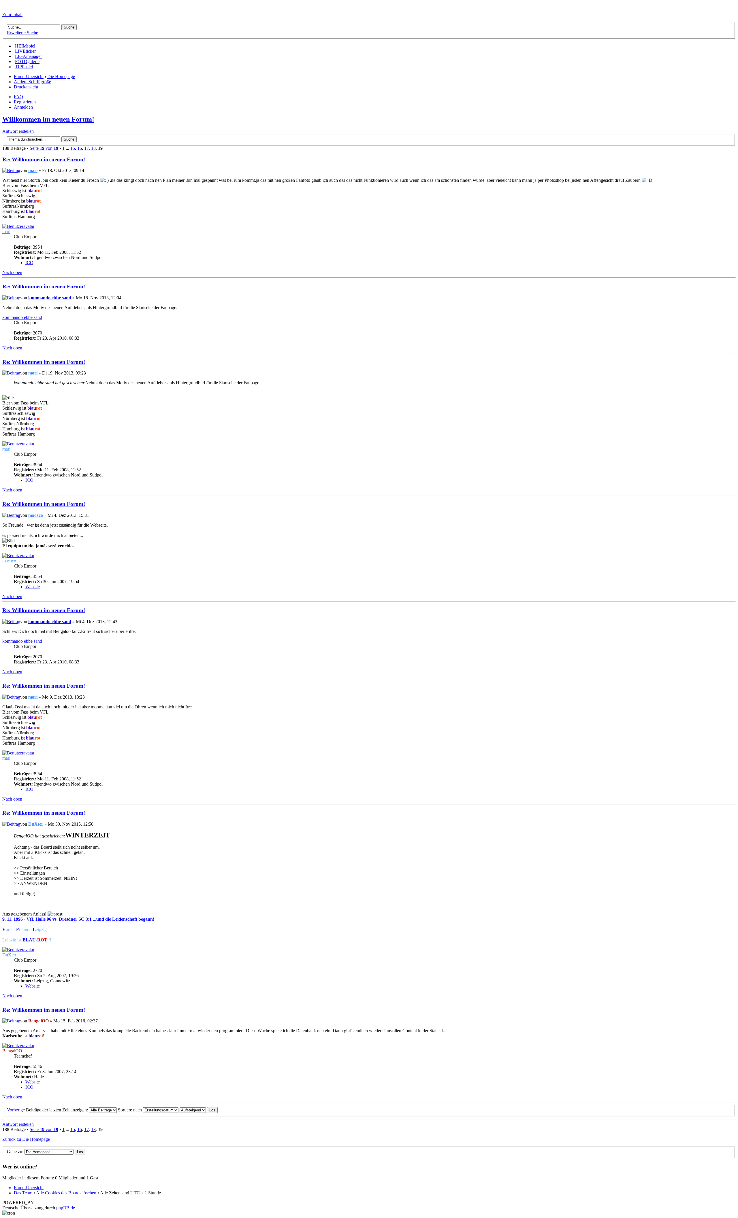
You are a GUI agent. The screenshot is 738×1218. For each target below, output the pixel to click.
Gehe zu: (15, 1151)
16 (79, 148)
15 (72, 148)
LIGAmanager (28, 56)
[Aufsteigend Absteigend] (199, 1109)
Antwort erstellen (18, 131)
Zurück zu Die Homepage (26, 1139)
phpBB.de (65, 1207)
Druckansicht (26, 86)
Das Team (23, 1192)
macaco (35, 515)
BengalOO (38, 1020)
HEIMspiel (25, 45)
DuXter (35, 824)
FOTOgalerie (27, 61)
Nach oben (12, 272)
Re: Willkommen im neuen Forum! (43, 159)
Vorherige (16, 1109)
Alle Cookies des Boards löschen (66, 1192)
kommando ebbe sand (49, 297)
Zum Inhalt (12, 14)
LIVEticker (25, 51)
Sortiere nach (130, 1109)
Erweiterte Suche (22, 32)
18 (93, 148)
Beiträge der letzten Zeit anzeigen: (57, 1109)
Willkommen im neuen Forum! (48, 119)
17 (86, 148)
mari (32, 170)
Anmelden (23, 107)
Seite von (44, 148)
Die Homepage (61, 76)
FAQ (18, 96)
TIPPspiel (24, 66)
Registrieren (25, 101)
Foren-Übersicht (29, 76)
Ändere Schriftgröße (32, 81)
